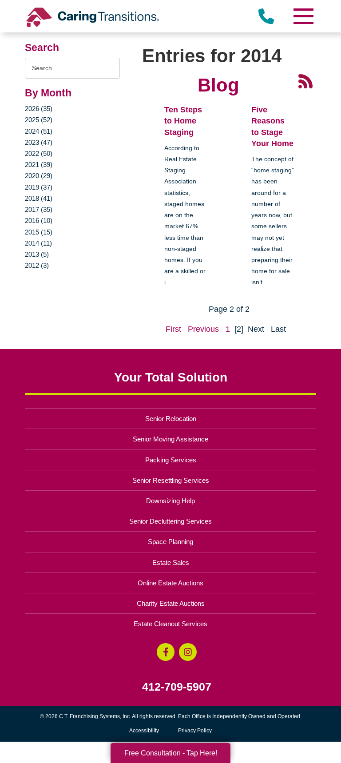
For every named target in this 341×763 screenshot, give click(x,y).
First (173, 329)
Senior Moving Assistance (170, 439)
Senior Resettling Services (170, 480)
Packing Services (170, 460)
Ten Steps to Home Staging (183, 120)
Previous (203, 329)
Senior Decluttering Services (170, 521)
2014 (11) (38, 243)
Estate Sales (170, 562)
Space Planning (170, 541)
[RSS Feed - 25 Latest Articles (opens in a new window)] (305, 80)
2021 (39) (38, 164)
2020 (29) (38, 175)
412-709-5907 (176, 686)
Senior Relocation (170, 418)
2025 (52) (38, 119)
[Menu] (302, 16)
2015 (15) (38, 232)
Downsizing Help (170, 501)
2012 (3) (37, 265)
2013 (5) (37, 254)
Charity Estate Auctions (171, 603)
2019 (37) (38, 187)
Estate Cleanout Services (170, 624)
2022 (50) (38, 153)
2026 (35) (38, 108)
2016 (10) (38, 220)
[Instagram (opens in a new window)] (188, 652)
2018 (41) (38, 198)
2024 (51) (38, 131)
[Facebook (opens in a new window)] (165, 652)
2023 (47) (38, 142)
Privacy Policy (195, 730)
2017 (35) (38, 209)
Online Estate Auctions (170, 583)
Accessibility (144, 730)
